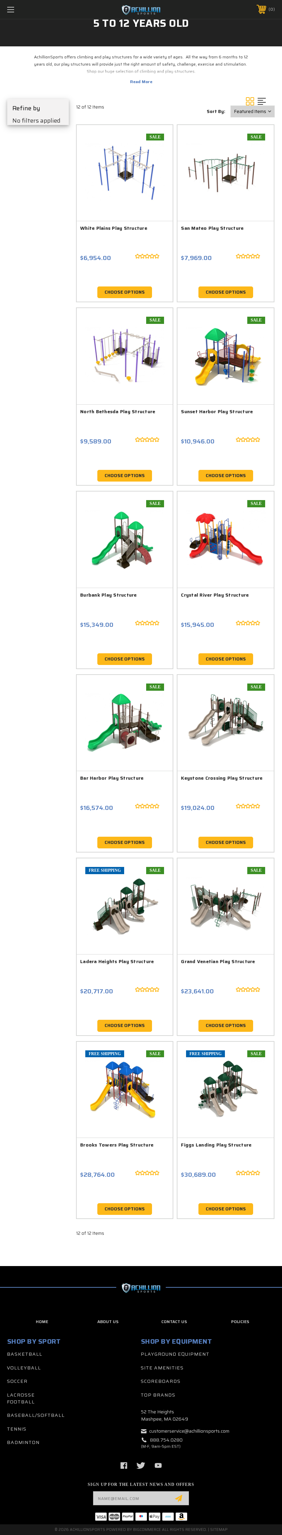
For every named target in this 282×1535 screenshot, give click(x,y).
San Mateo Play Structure (212, 228)
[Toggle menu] (34, 9)
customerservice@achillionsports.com (189, 1431)
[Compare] (155, 174)
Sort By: (216, 111)
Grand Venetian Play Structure (218, 961)
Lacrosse (21, 1395)
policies (240, 1321)
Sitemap (219, 1530)
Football (21, 1402)
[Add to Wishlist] (155, 158)
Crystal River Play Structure (215, 595)
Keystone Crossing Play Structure (221, 778)
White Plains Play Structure (113, 228)
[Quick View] (155, 141)
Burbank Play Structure (108, 595)
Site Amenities (162, 1368)
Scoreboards (161, 1381)
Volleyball (24, 1368)
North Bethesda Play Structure (117, 411)
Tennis (16, 1429)
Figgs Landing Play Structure (216, 1145)
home (42, 1321)
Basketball (24, 1354)
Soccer (17, 1381)
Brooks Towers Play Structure (116, 1145)
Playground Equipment (175, 1354)
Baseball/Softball (36, 1415)
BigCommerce (147, 1530)
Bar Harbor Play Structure (111, 778)
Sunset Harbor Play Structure (217, 411)
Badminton (23, 1442)
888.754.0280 (166, 1440)
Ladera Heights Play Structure (117, 961)
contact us (174, 1321)
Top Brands (158, 1395)
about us (108, 1321)
